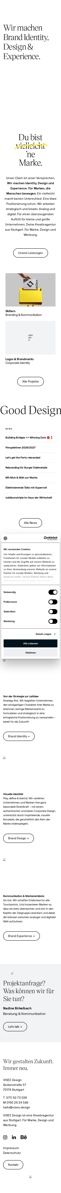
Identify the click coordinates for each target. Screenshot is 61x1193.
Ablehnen (30, 652)
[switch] (52, 601)
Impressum (11, 1148)
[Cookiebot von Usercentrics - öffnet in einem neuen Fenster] (43, 538)
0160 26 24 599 (17, 1102)
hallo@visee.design (16, 1107)
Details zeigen (43, 634)
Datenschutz (12, 1153)
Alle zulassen (30, 643)
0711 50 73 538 (16, 1097)
